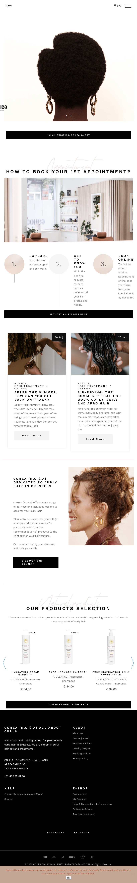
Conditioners (103, 683)
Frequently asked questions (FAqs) (23, 794)
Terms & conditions (83, 814)
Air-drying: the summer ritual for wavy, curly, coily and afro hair (99, 398)
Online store (79, 794)
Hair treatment (29, 386)
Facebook (82, 833)
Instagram (56, 833)
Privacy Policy (80, 758)
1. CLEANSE (18, 679)
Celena (20, 388)
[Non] (132, 874)
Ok (68, 878)
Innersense (33, 679)
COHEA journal (81, 738)
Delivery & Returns (83, 809)
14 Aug (59, 337)
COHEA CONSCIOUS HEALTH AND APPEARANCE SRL (61, 864)
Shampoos (25, 683)
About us (78, 733)
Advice (20, 383)
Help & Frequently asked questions (92, 804)
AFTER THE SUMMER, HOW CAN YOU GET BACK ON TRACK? (36, 396)
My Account (79, 799)
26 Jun (122, 337)
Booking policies (82, 753)
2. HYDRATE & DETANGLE (110, 679)
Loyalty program (82, 748)
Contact (8, 799)
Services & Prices (82, 743)
